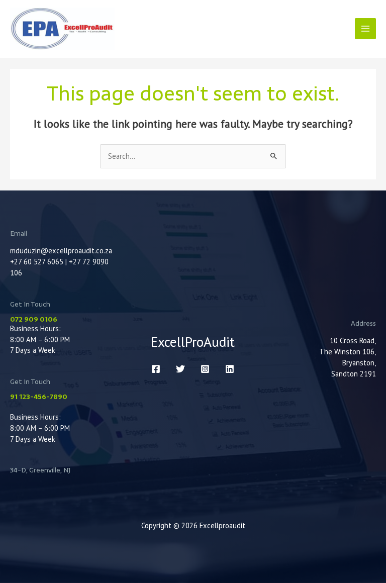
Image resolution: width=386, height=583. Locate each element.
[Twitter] (180, 368)
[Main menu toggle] (365, 28)
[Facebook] (155, 368)
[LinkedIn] (229, 368)
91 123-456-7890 (38, 396)
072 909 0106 (33, 319)
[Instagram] (205, 368)
